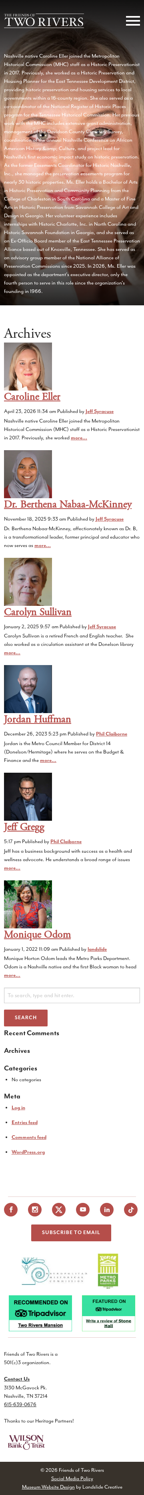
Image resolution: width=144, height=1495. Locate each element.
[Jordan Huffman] (28, 689)
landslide (97, 949)
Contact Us (17, 1379)
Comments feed (29, 1137)
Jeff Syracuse (100, 412)
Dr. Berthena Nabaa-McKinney (68, 504)
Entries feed (25, 1123)
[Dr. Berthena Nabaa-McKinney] (28, 474)
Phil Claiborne (111, 734)
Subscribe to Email (71, 1232)
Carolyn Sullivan (38, 612)
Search (26, 1017)
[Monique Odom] (28, 904)
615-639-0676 (20, 1404)
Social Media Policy (72, 1478)
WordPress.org (28, 1152)
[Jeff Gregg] (28, 796)
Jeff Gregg (24, 827)
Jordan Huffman (37, 719)
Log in (18, 1108)
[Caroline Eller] (28, 366)
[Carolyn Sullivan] (28, 581)
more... (79, 438)
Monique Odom (37, 934)
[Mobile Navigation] (131, 21)
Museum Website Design (48, 1486)
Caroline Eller (32, 396)
